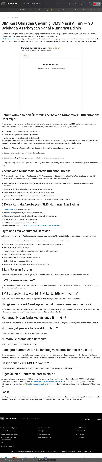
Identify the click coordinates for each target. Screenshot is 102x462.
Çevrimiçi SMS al (73, 4)
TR (97, 4)
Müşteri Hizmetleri (95, 10)
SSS (1, 443)
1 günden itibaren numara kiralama (67, 10)
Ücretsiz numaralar (44, 428)
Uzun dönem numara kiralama (9, 434)
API (65, 4)
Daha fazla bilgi (43, 460)
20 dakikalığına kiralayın (27, 10)
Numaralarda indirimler (7, 431)
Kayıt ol (90, 5)
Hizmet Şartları (80, 437)
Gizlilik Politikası (81, 428)
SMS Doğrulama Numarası (11, 39)
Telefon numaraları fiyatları (8, 428)
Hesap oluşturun (9, 209)
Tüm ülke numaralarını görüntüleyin (38, 384)
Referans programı (44, 434)
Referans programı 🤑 (46, 10)
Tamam (52, 460)
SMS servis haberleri (7, 446)
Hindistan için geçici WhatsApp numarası (46, 382)
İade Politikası (80, 434)
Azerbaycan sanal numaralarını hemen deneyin (43, 225)
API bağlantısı (42, 431)
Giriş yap (83, 5)
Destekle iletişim (5, 439)
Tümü (26, 56)
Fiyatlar (59, 4)
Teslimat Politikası (81, 431)
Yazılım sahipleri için (44, 437)
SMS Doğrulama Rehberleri (8, 437)
